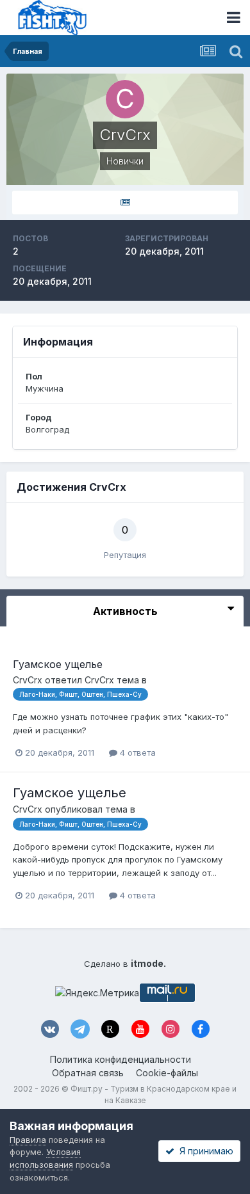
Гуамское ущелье (58, 664)
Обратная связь (88, 1072)
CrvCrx (27, 679)
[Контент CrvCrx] (125, 202)
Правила (28, 1139)
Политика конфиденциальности (120, 1059)
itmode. (148, 963)
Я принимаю (203, 1150)
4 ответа (136, 752)
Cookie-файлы (167, 1072)
